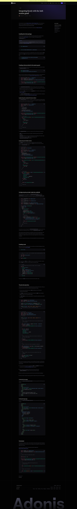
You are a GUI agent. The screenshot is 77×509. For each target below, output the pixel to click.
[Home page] (13, 3)
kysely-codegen (22, 92)
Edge (58, 485)
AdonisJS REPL (27, 247)
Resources (17, 488)
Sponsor (57, 488)
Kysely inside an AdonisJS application (32, 23)
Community (18, 487)
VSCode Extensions (19, 485)
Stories (34, 488)
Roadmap (39, 488)
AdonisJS (55, 485)
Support (52, 488)
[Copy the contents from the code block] (44, 46)
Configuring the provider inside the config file (58, 28)
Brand (54, 488)
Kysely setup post (39, 27)
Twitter (54, 487)
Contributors (48, 488)
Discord (52, 487)
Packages (44, 488)
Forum (60, 487)
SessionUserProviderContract (34, 75)
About (36, 488)
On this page (56, 23)
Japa (60, 485)
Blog (42, 488)
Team (60, 488)
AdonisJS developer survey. (44, 0)
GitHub (57, 487)
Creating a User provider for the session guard (58, 26)
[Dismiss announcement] (76, 0)
